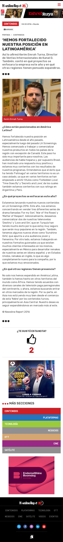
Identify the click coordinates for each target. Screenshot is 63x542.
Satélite (10, 450)
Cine (56, 443)
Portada (6, 35)
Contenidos (18, 35)
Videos (42, 516)
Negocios (53, 430)
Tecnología (11, 423)
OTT (7, 436)
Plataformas (50, 417)
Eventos (53, 516)
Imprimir (9, 29)
